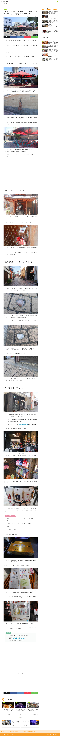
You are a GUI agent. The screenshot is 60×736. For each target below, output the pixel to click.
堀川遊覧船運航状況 (23, 424)
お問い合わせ (52, 1)
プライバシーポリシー (6, 734)
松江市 (5, 9)
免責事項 (13, 734)
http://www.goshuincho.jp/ (18, 638)
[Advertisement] (20, 682)
